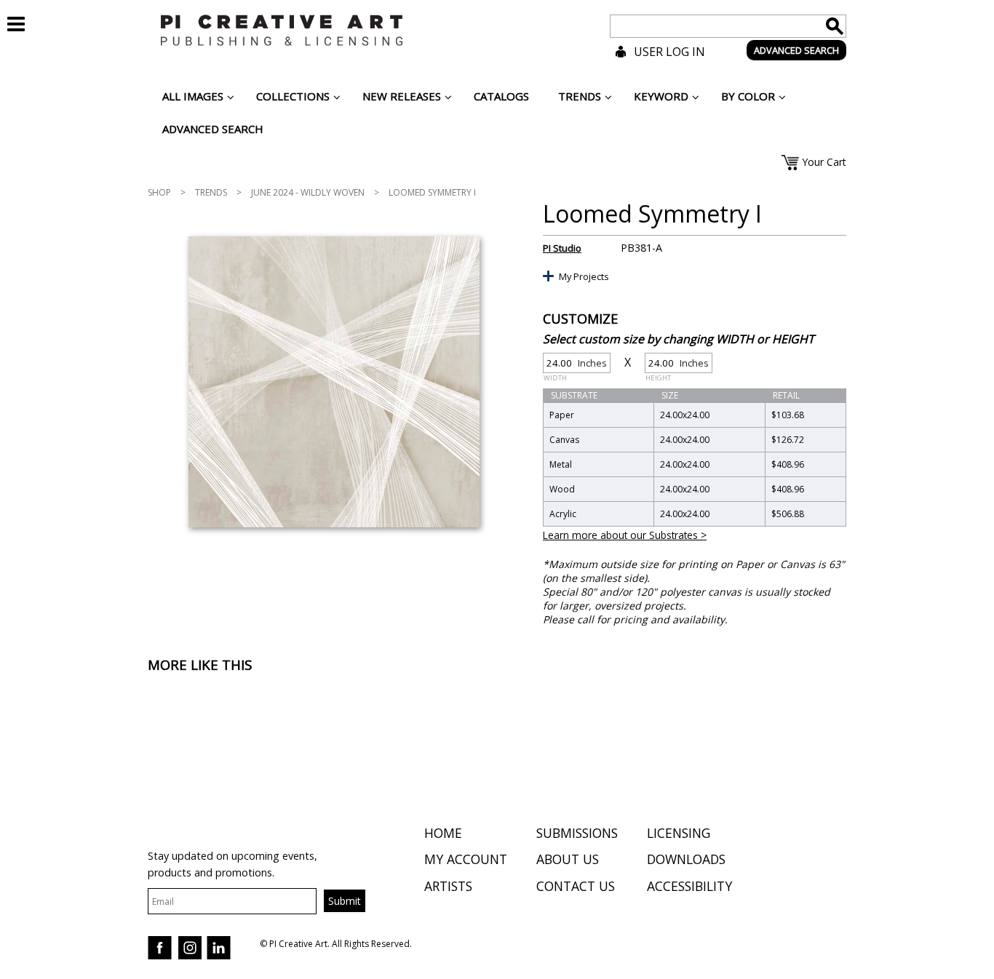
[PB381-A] (334, 381)
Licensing (678, 833)
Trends (211, 192)
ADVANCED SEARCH (796, 50)
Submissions (577, 833)
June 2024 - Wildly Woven (308, 192)
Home (443, 833)
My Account (465, 859)
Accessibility (689, 886)
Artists (448, 886)
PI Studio (562, 248)
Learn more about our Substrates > (625, 535)
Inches (575, 364)
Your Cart (824, 162)
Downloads (686, 859)
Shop (159, 192)
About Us (567, 859)
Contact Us (575, 886)
